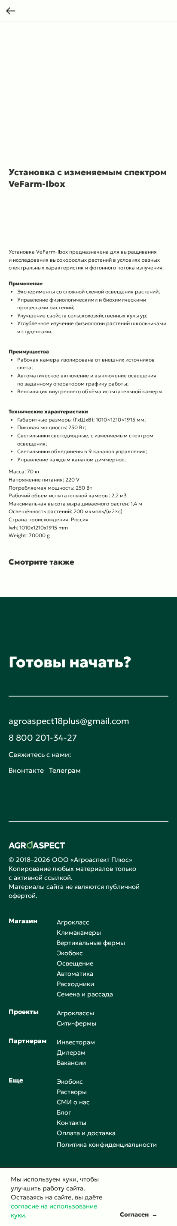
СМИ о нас (73, 1102)
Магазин (23, 921)
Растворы (72, 1092)
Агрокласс (73, 922)
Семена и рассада (85, 994)
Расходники (75, 984)
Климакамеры (79, 932)
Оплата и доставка (86, 1133)
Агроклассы (75, 1013)
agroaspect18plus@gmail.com (69, 721)
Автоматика (75, 973)
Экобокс (70, 953)
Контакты (71, 1122)
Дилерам (71, 1052)
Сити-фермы (76, 1023)
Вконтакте (26, 770)
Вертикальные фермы (91, 943)
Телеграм (65, 770)
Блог (64, 1112)
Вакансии (71, 1063)
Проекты (24, 1012)
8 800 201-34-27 (43, 737)
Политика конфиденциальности (107, 1144)
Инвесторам (76, 1042)
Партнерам (27, 1041)
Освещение (75, 963)
